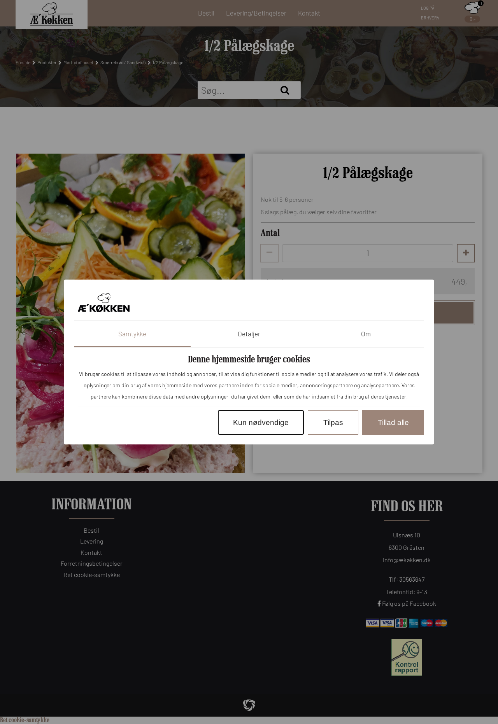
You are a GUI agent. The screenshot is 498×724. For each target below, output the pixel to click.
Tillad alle (393, 422)
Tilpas (333, 422)
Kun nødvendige (261, 422)
